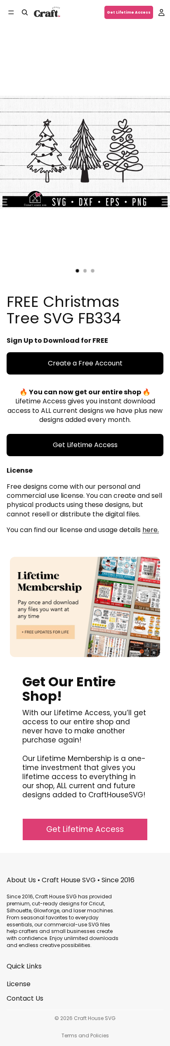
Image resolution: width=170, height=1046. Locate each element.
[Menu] (11, 12)
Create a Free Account (85, 363)
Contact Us (25, 998)
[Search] (25, 12)
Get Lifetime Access (129, 12)
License (19, 984)
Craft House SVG (95, 1018)
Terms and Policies (85, 1035)
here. (150, 530)
